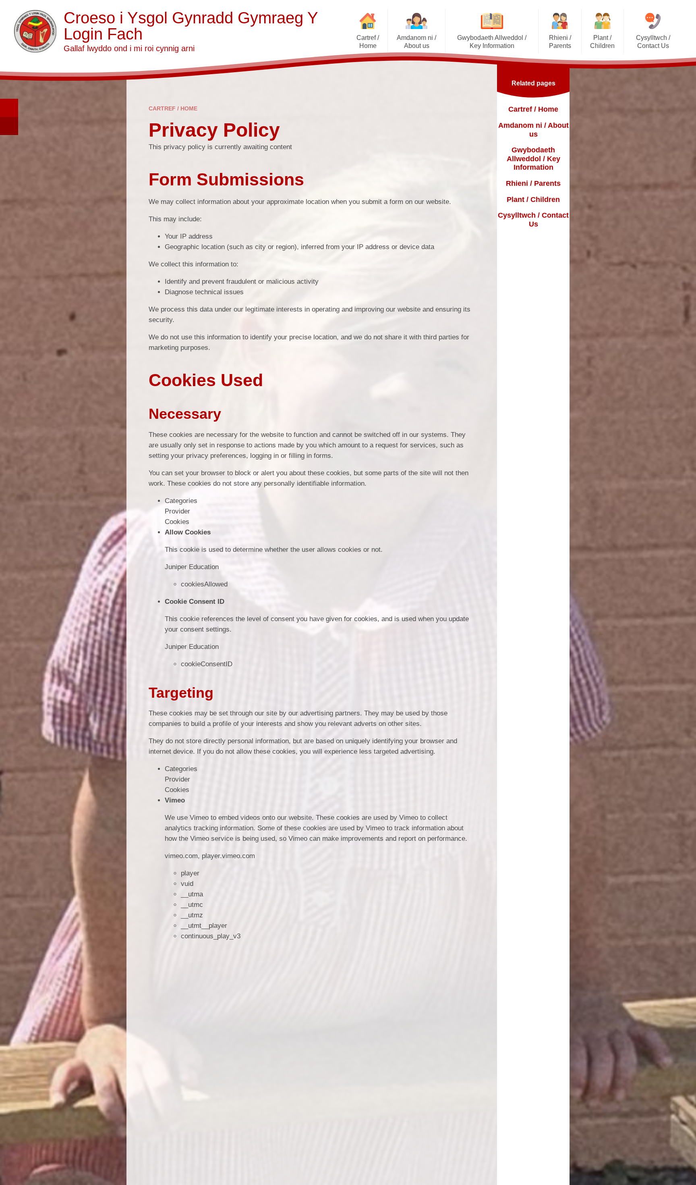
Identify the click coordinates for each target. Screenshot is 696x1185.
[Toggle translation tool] (9, 126)
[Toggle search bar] (9, 108)
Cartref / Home (173, 108)
